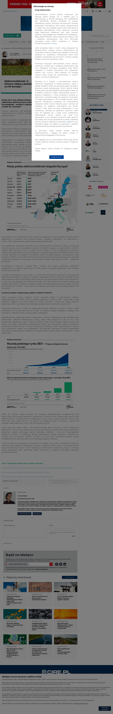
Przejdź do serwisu (56, 157)
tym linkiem (48, 73)
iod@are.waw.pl (72, 122)
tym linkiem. (52, 43)
